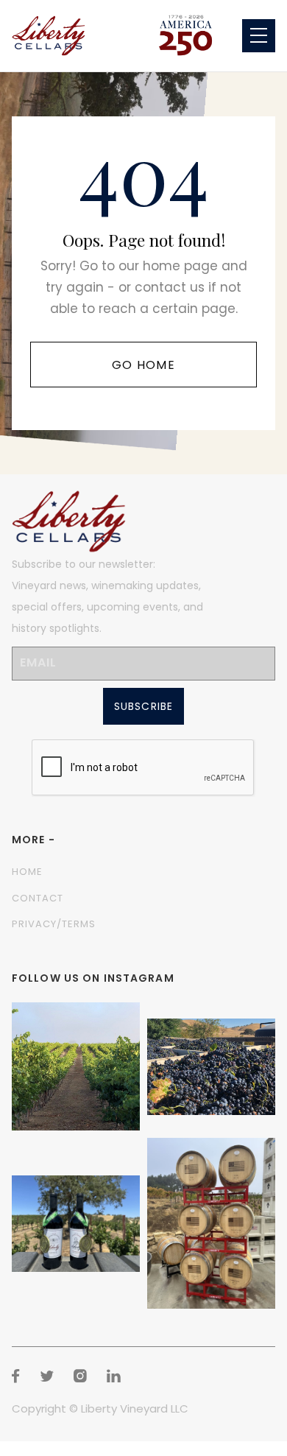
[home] (48, 36)
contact (37, 898)
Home (27, 872)
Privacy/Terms (54, 924)
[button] (258, 35)
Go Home (143, 364)
